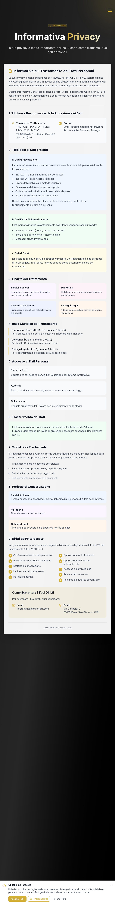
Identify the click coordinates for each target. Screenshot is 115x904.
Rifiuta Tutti (60, 899)
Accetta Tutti (17, 899)
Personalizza (41, 899)
